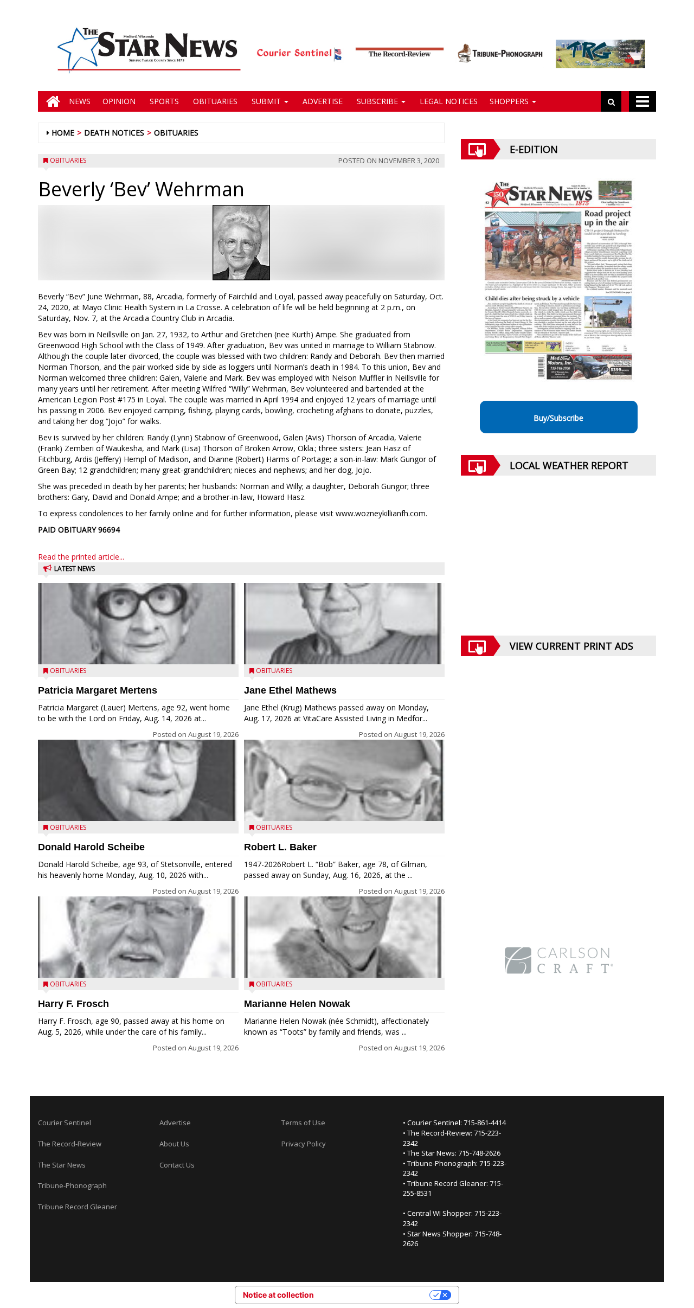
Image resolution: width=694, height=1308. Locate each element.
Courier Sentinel (64, 1122)
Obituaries (214, 101)
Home (63, 132)
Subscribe (377, 101)
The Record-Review (69, 1144)
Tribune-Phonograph (72, 1185)
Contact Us (177, 1165)
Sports (163, 101)
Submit (266, 101)
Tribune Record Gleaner (77, 1206)
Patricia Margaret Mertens (97, 690)
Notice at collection (278, 1294)
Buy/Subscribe (558, 418)
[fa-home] (50, 101)
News (80, 101)
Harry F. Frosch (73, 1003)
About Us (174, 1144)
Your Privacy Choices (376, 1294)
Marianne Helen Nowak (297, 1003)
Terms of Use (303, 1122)
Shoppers (510, 101)
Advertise (321, 101)
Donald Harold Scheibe (91, 847)
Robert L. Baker (280, 847)
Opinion (119, 101)
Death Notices (114, 132)
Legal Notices (447, 101)
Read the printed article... (81, 557)
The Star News (62, 1165)
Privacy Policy (303, 1144)
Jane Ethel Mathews (290, 690)
